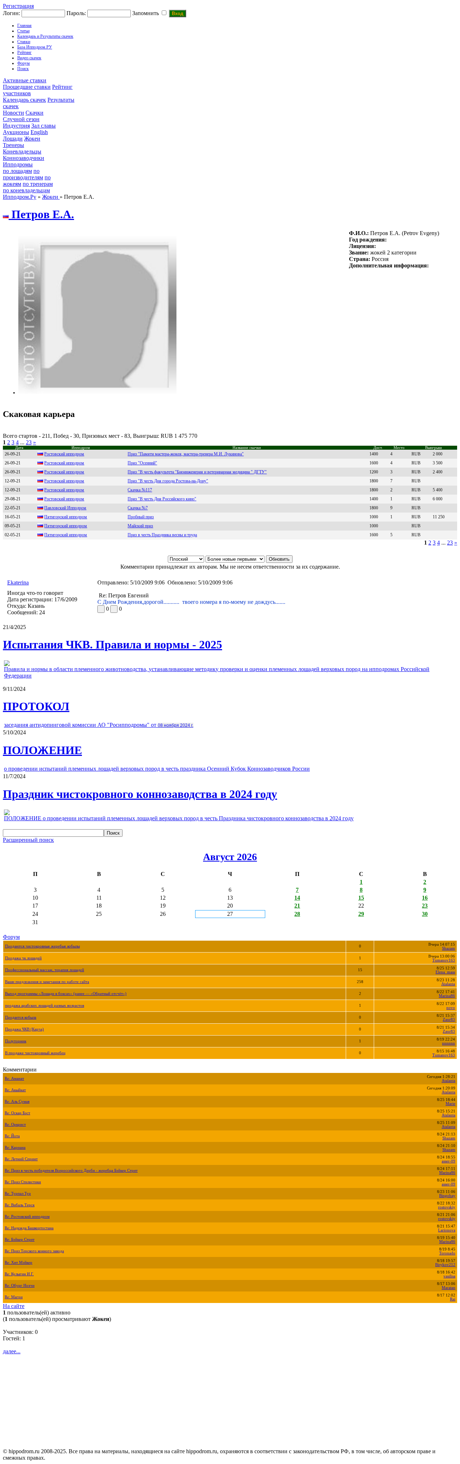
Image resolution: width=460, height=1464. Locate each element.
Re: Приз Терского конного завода (34, 1251)
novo (450, 1008)
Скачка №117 (140, 489)
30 (425, 914)
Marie (450, 1104)
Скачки (34, 113)
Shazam (448, 948)
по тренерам (38, 184)
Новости (13, 113)
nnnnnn (448, 1043)
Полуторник (15, 1041)
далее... (11, 1351)
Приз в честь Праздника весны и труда (162, 534)
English (39, 132)
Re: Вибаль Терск (19, 1205)
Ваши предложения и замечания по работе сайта (47, 982)
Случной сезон (21, 119)
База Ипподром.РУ (34, 47)
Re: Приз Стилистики (23, 1182)
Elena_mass (445, 972)
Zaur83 (449, 1020)
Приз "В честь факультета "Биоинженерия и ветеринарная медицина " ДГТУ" (197, 471)
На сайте (13, 1306)
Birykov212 (445, 1265)
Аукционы (16, 132)
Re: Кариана (15, 1147)
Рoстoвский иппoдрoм (64, 462)
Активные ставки (24, 80)
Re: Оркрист (15, 1124)
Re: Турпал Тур (18, 1193)
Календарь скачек (24, 100)
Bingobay (447, 1196)
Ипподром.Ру (19, 197)
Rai (452, 1299)
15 (361, 898)
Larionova (446, 1230)
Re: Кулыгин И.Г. (19, 1274)
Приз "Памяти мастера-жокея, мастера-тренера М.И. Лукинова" (186, 453)
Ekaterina (18, 582)
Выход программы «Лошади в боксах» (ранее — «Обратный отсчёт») (65, 994)
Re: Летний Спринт (21, 1159)
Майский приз (140, 525)
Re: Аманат (14, 1078)
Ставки (23, 41)
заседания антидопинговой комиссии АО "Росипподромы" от (98, 725)
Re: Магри (14, 1297)
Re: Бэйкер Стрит (19, 1240)
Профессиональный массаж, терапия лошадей (44, 970)
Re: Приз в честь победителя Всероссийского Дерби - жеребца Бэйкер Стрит (71, 1170)
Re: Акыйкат (15, 1090)
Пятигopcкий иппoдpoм (65, 525)
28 (297, 914)
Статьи (23, 30)
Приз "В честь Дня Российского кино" (162, 498)
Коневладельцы (22, 151)
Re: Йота (12, 1136)
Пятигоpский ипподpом (65, 534)
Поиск (23, 68)
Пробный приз (141, 516)
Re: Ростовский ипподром (27, 1217)
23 (29, 442)
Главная (24, 25)
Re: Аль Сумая (17, 1101)
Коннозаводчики (23, 158)
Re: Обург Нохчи (19, 1286)
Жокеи (32, 139)
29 (361, 914)
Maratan (448, 1288)
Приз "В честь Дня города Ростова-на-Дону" (168, 480)
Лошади (13, 139)
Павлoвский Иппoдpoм (65, 507)
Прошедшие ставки (27, 87)
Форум (23, 63)
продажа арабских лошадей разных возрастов (44, 1006)
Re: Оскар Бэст (17, 1113)
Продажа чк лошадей (23, 958)
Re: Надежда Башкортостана (29, 1228)
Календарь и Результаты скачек (45, 36)
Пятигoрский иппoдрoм (65, 516)
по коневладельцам (26, 190)
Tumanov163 (443, 960)
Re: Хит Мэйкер (18, 1263)
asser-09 (448, 1161)
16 (425, 898)
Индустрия (16, 126)
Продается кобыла (20, 1017)
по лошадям (17, 171)
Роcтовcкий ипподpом (64, 471)
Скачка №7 (138, 507)
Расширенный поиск (28, 840)
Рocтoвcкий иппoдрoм (64, 489)
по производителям (23, 174)
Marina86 (447, 996)
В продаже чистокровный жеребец (35, 1053)
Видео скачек (29, 57)
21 (297, 906)
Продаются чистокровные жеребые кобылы (42, 946)
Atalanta (448, 984)
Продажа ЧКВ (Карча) (24, 1029)
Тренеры (13, 145)
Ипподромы (18, 164)
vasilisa (449, 1276)
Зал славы (43, 126)
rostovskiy (446, 1207)
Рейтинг (24, 52)
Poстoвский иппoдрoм (64, 498)
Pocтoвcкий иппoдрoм (64, 480)
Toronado (447, 1253)
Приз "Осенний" (142, 462)
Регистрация (18, 6)
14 (297, 898)
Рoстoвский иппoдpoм (64, 453)
